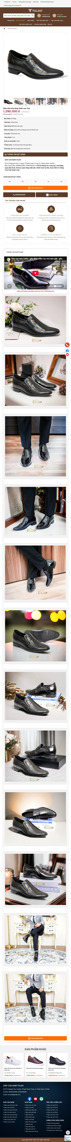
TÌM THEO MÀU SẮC (42, 20)
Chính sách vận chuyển (54, 1128)
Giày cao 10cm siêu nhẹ (55, 1068)
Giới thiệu (36, 2)
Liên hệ (49, 24)
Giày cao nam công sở (10, 1117)
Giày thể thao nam (31, 1122)
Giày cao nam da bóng (10, 1114)
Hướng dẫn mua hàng (24, 2)
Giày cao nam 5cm (52, 1105)
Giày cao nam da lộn (10, 1112)
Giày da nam (29, 1124)
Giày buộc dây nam (31, 1110)
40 (35, 181)
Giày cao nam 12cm (52, 1117)
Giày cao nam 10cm (52, 1114)
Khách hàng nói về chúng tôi (12, 5)
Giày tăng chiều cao (10, 1119)
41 (48, 181)
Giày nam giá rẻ (30, 1126)
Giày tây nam (29, 1114)
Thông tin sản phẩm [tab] (14, 252)
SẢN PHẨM (30, 20)
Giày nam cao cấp (31, 1105)
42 (61, 181)
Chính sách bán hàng (46, 2)
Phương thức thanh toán (54, 1130)
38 (10, 181)
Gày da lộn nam (30, 1117)
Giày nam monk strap (32, 1131)
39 (22, 181)
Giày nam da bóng (31, 1112)
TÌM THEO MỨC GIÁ (57, 20)
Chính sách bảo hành (53, 1123)
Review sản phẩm (40, 24)
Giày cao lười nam (9, 1107)
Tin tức (14, 2)
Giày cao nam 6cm (52, 1107)
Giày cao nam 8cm (52, 1112)
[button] (4, 101)
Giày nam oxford (30, 1129)
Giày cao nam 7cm (52, 1110)
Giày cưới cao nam (9, 1122)
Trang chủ (7, 2)
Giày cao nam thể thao (10, 1110)
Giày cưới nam (30, 1119)
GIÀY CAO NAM (20, 20)
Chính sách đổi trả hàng (54, 1125)
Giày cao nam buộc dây (11, 1105)
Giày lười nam (30, 1107)
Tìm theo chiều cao (25, 24)
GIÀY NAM (28, 1102)
